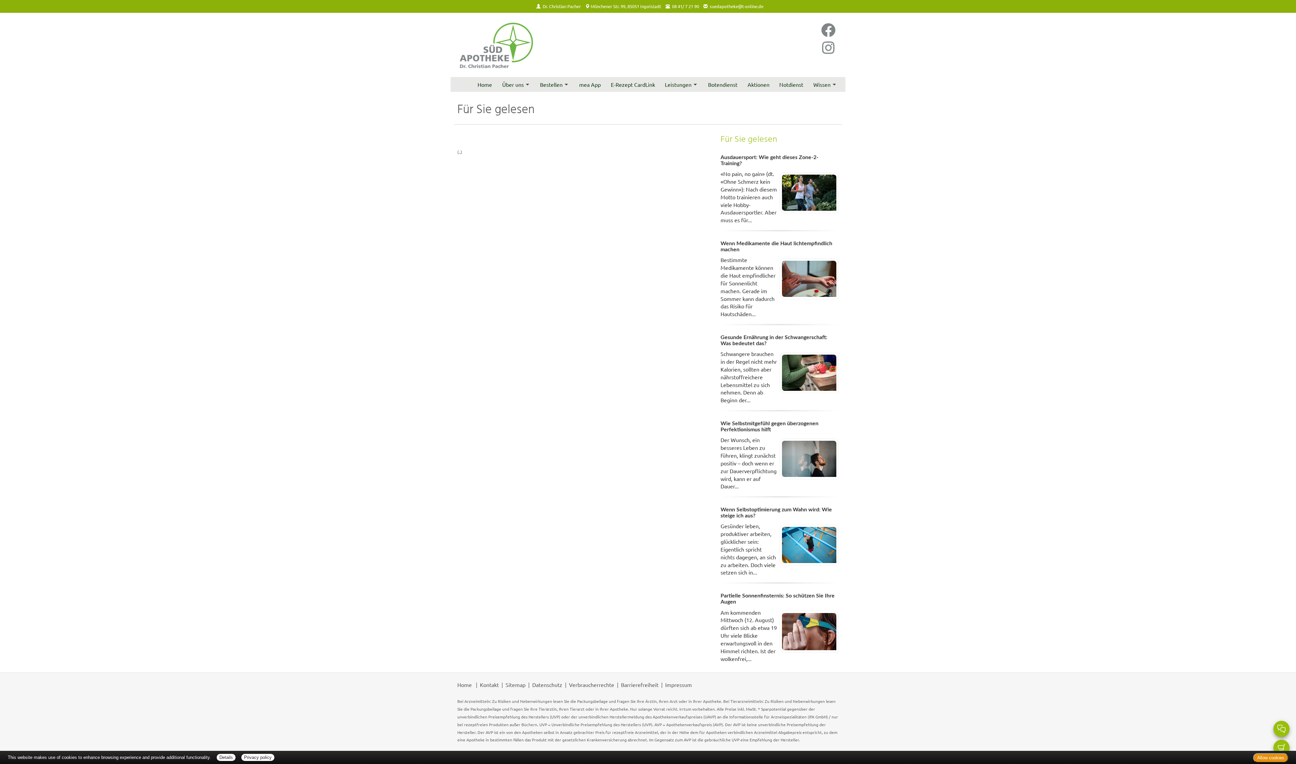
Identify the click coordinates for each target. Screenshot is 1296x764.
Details (226, 757)
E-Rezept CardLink (633, 84)
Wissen (822, 84)
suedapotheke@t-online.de (736, 6)
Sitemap (515, 684)
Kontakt (489, 684)
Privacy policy (258, 757)
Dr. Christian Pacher (562, 6)
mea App (590, 84)
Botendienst (722, 84)
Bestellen (551, 84)
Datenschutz (547, 684)
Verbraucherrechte (591, 684)
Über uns (513, 84)
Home (485, 84)
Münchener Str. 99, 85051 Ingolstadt (626, 6)
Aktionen (759, 84)
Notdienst (791, 84)
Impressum (678, 684)
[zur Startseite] (496, 45)
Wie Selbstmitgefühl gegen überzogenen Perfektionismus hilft (769, 426)
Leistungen (678, 84)
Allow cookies (1270, 757)
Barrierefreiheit (639, 684)
